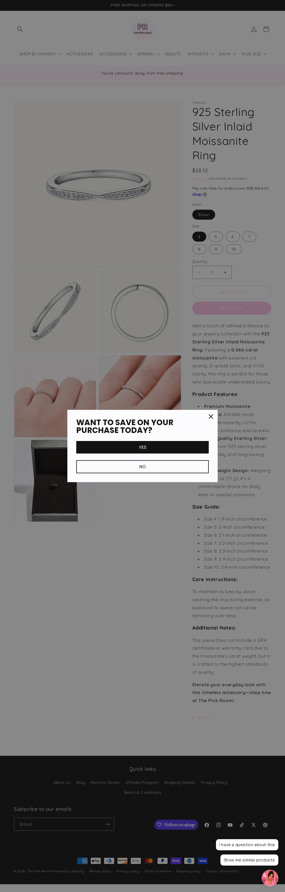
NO (142, 467)
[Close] (211, 416)
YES (142, 447)
